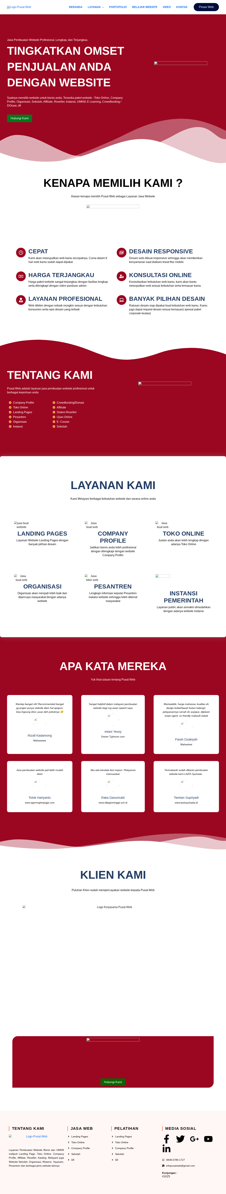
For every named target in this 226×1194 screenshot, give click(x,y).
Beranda (75, 6)
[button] (102, 7)
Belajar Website (144, 6)
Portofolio (118, 6)
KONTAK (182, 6)
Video (167, 6)
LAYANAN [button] (94, 6)
